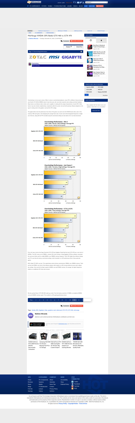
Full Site (30, 389)
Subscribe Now (96, 110)
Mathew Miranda (41, 314)
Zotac (46, 310)
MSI (37, 310)
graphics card (52, 310)
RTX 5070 (89, 92)
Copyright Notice (73, 403)
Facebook (77, 384)
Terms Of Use (83, 403)
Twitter (76, 381)
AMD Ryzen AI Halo (78, 30)
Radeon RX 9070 (102, 92)
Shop (85, 6)
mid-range (76, 310)
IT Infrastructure (43, 386)
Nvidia (33, 310)
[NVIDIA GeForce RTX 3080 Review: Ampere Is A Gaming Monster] (66, 336)
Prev (31, 300)
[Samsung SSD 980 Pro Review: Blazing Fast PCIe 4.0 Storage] (44, 336)
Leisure (41, 389)
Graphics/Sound (50, 32)
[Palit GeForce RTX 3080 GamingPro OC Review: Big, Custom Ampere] (55, 336)
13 (83, 300)
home (30, 32)
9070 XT (100, 89)
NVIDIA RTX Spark (101, 30)
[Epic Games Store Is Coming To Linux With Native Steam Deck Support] (90, 73)
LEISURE (69, 6)
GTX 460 (70, 310)
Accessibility (64, 379)
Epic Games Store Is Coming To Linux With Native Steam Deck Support (99, 73)
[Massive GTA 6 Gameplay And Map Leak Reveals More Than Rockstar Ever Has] (90, 67)
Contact (52, 386)
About (51, 379)
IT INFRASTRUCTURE (60, 6)
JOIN (63, 2)
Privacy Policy (54, 389)
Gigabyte (41, 310)
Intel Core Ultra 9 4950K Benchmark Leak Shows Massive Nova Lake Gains (99, 59)
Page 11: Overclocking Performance (38, 51)
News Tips (53, 384)
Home (29, 379)
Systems (41, 382)
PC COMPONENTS (35, 6)
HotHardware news (63, 323)
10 (70, 300)
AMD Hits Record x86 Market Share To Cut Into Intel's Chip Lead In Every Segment (99, 52)
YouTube (76, 386)
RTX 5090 (89, 89)
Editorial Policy (65, 384)
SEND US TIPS (69, 2)
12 (78, 300)
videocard (59, 310)
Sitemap (30, 391)
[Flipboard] (81, 2)
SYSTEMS (44, 6)
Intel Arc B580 (90, 87)
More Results (105, 95)
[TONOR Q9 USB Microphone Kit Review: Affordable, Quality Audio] (77, 336)
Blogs (29, 386)
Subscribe (92, 6)
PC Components (38, 32)
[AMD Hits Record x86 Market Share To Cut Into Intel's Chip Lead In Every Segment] (90, 53)
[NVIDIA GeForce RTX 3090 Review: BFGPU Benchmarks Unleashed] (33, 336)
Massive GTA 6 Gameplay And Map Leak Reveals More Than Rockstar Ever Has (98, 66)
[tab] (90, 40)
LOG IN (59, 2)
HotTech (52, 391)
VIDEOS (75, 6)
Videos (41, 391)
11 (74, 300)
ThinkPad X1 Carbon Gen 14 (43, 30)
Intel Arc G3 (89, 30)
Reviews (30, 382)
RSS (75, 388)
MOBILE (50, 6)
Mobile (41, 384)
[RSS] (83, 2)
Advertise (52, 382)
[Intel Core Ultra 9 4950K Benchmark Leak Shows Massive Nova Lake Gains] (90, 60)
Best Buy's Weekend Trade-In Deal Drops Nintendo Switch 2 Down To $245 (99, 46)
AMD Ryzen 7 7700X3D (62, 30)
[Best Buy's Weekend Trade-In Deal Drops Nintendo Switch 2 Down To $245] (90, 47)
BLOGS (81, 6)
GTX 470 (64, 310)
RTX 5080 (100, 87)
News (29, 384)
